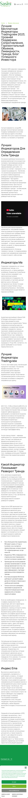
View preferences (14, 790)
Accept (14, 782)
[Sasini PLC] (5, 4)
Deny (14, 786)
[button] (25, 767)
